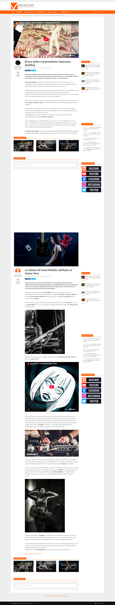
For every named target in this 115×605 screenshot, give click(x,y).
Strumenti (19, 12)
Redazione (26, 148)
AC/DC (37, 304)
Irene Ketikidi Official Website (33, 554)
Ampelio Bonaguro (18, 275)
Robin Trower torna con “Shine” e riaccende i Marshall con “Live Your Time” (69, 145)
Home (13, 12)
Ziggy (59, 121)
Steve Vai (58, 537)
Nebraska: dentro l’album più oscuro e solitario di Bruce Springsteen (46, 145)
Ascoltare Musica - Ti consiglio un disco (33, 15)
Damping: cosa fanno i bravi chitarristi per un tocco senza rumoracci (92, 134)
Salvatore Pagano (18, 66)
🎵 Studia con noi (63, 12)
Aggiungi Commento (17, 75)
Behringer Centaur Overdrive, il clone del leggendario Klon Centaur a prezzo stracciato (92, 143)
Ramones (75, 302)
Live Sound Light (40, 12)
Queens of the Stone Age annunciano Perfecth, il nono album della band (24, 145)
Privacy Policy (35, 603)
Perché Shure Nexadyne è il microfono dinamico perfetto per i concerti (92, 129)
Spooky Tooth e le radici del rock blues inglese (57, 596)
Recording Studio (29, 12)
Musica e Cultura (51, 12)
